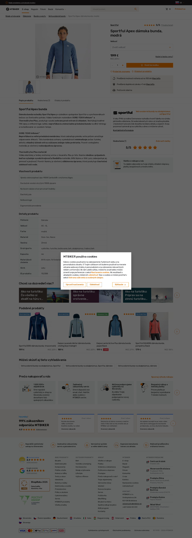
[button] (93, 275)
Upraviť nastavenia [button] (75, 284)
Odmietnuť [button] (94, 284)
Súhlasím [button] (120, 284)
